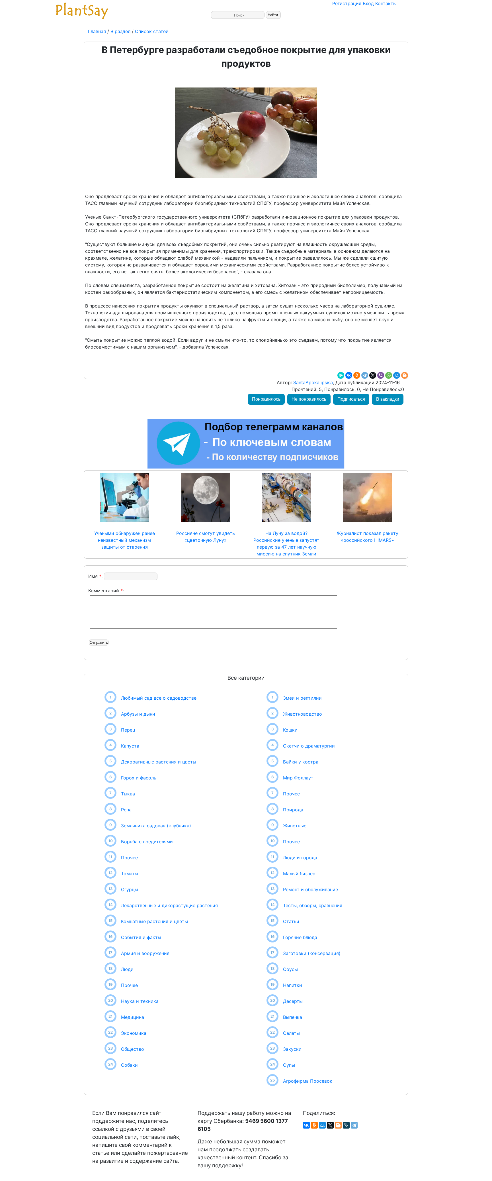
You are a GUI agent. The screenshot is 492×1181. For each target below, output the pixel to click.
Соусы (290, 969)
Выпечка (292, 1017)
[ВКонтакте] (348, 375)
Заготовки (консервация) (312, 953)
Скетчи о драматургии (309, 746)
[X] (372, 375)
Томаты (129, 873)
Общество (132, 1049)
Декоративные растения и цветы (158, 762)
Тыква (128, 794)
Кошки (290, 730)
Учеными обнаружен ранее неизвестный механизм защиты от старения (124, 540)
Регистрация (346, 3)
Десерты (293, 1001)
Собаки (129, 1065)
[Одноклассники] (356, 375)
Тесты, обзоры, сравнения (312, 905)
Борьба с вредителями (147, 841)
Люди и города (300, 857)
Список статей (152, 31)
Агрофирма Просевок (307, 1081)
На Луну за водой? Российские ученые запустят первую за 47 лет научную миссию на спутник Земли (286, 543)
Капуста (130, 746)
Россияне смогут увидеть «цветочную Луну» (205, 536)
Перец (128, 730)
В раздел (119, 31)
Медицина (132, 1017)
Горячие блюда (300, 937)
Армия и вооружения (145, 953)
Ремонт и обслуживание (310, 889)
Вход (368, 3)
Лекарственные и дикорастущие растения (169, 905)
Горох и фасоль (138, 778)
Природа (293, 810)
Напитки (292, 985)
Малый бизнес (299, 873)
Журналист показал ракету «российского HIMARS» (367, 536)
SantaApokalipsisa (312, 382)
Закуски (292, 1049)
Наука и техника (140, 1001)
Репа (126, 810)
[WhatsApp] (388, 375)
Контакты (386, 3)
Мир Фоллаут (298, 778)
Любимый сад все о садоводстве (158, 698)
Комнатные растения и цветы (154, 921)
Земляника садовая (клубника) (156, 825)
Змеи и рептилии (302, 698)
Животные (294, 825)
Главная (97, 31)
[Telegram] (364, 375)
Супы (289, 1065)
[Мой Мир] (396, 375)
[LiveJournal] (346, 1125)
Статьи (291, 921)
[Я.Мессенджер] (340, 375)
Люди (127, 969)
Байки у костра (300, 762)
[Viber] (380, 375)
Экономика (133, 1033)
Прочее (129, 857)
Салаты (291, 1033)
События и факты (141, 937)
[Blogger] (404, 375)
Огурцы (129, 889)
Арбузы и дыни (138, 714)
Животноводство (302, 714)
